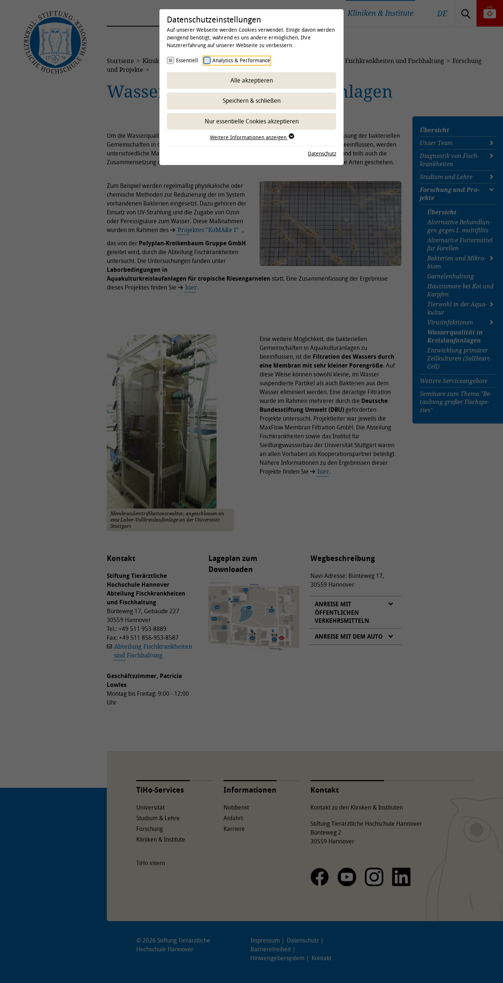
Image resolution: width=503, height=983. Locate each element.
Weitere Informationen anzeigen (249, 137)
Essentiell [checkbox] (187, 60)
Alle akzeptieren (252, 80)
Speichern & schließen (252, 100)
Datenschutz (322, 153)
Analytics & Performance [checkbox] (241, 60)
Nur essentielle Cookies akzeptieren (252, 121)
